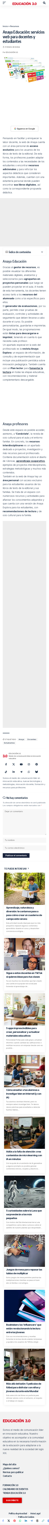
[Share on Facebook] (3, 1521)
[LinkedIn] (13, 772)
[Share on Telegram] (31, 1521)
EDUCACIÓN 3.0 (12, 52)
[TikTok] (6, 772)
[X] (13, 764)
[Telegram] (21, 772)
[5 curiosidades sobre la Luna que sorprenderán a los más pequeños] (24, 1192)
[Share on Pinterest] (14, 1521)
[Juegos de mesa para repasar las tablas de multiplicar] (24, 1251)
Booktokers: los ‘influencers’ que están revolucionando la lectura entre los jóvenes (23, 1328)
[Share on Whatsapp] (20, 1521)
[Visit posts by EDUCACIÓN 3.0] (5, 756)
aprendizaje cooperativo (30, 461)
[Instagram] (29, 764)
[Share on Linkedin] (26, 1521)
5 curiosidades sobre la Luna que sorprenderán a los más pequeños (24, 1214)
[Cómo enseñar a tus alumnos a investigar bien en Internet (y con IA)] (24, 1071)
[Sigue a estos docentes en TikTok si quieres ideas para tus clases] (24, 954)
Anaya (21, 739)
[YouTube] (21, 764)
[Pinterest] (36, 764)
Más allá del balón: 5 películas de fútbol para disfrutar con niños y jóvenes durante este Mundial (23, 1387)
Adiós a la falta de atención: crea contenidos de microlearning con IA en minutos (24, 1155)
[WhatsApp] (29, 772)
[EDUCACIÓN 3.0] (24, 2)
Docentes (31, 739)
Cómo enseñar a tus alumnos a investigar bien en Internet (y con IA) (23, 1094)
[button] (5, 3)
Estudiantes (9, 743)
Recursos (14, 26)
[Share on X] (9, 1521)
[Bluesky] (36, 772)
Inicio (5, 26)
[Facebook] (6, 764)
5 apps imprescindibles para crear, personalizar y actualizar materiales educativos (23, 1032)
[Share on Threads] (37, 1521)
